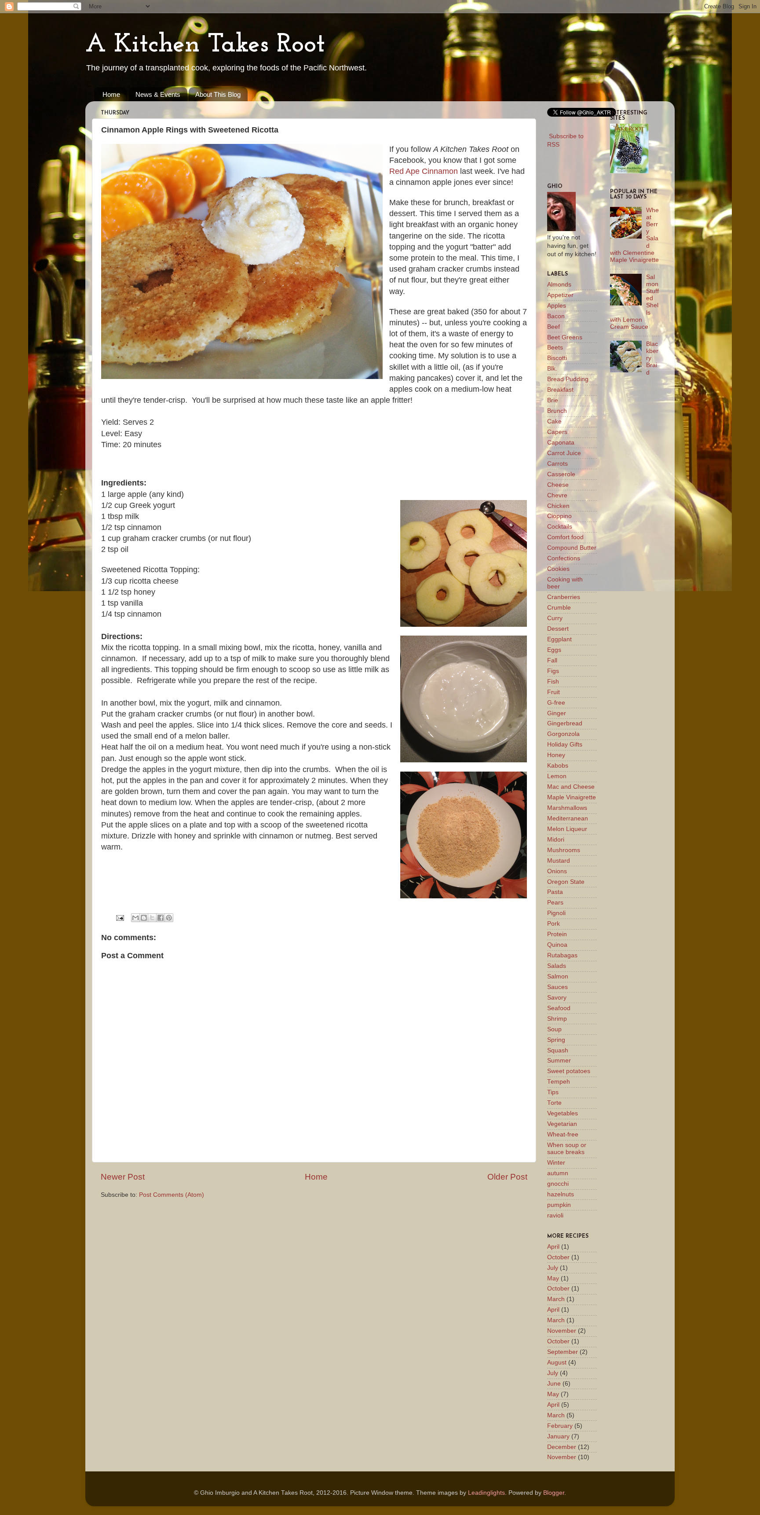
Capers (557, 432)
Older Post (507, 1176)
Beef (553, 327)
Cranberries (563, 597)
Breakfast (560, 389)
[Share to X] (152, 917)
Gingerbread (564, 723)
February (560, 1426)
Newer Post (123, 1176)
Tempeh (558, 1081)
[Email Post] (119, 917)
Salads (556, 966)
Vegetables (562, 1113)
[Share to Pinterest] (168, 917)
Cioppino (559, 516)
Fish (553, 681)
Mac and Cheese (571, 786)
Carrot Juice (564, 453)
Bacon (556, 316)
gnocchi (558, 1183)
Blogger (553, 1492)
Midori (555, 839)
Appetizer (560, 295)
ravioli (555, 1215)
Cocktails (559, 526)
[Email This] (135, 917)
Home (111, 94)
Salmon (557, 976)
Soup (554, 1029)
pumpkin (559, 1205)
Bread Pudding (567, 379)
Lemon (556, 776)
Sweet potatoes (568, 1071)
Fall (552, 660)
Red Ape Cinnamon (423, 171)
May (553, 1278)
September (562, 1352)
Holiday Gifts (564, 744)
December (561, 1447)
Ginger (556, 713)
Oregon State (566, 882)
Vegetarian (562, 1124)
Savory (556, 997)
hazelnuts (560, 1194)
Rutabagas (562, 955)
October (558, 1257)
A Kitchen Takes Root (205, 45)
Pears (555, 902)
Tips (553, 1092)
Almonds (559, 284)
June (554, 1383)
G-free (556, 702)
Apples (556, 305)
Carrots (557, 463)
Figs (553, 671)
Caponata (560, 442)
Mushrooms (563, 850)
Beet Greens (564, 337)
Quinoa (557, 944)
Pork (553, 923)
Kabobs (557, 765)
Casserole (561, 474)
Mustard (558, 860)
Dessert (558, 628)
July (552, 1268)
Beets (555, 347)
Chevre (557, 495)
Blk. (552, 368)
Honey (556, 755)
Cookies (558, 569)
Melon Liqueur (567, 829)
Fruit (553, 692)
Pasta (555, 892)
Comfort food (565, 537)
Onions (557, 871)
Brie (552, 400)
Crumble (559, 607)
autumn (557, 1173)
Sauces (557, 987)
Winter (556, 1162)
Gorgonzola (563, 734)
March (556, 1299)
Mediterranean (567, 818)
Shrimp (557, 1018)
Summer (559, 1060)
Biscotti (557, 358)
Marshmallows (567, 808)
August (556, 1362)
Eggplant (559, 639)
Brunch (557, 411)
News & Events (157, 94)
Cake (554, 421)
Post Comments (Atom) (171, 1194)
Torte (554, 1102)
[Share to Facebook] (160, 917)
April (553, 1246)
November (561, 1330)
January (558, 1436)
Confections (563, 558)
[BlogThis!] (143, 917)
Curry (555, 618)
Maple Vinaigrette (571, 797)
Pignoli (556, 913)
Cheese (558, 485)
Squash (557, 1050)
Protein (557, 934)
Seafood (558, 1008)
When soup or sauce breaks (566, 1148)
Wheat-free (562, 1134)
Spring (556, 1040)
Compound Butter (571, 547)
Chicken (558, 506)
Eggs (554, 650)
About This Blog (218, 94)
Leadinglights (486, 1492)
